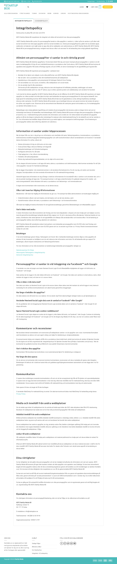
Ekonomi (42, 13)
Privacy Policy (20, 394)
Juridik (63, 13)
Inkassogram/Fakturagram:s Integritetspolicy (30, 252)
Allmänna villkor (36, 547)
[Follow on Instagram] (108, 1)
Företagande (25, 13)
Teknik (34, 13)
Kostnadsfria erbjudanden (78, 13)
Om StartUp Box (101, 1)
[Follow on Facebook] (106, 1)
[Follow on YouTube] (112, 1)
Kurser (56, 13)
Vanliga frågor (91, 1)
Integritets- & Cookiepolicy (40, 553)
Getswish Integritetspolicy (24, 255)
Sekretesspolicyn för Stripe (25, 250)
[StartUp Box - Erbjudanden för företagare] (13, 7)
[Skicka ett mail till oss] (71, 543)
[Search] (28, 7)
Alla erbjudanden (11, 13)
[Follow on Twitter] (110, 1)
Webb (49, 13)
